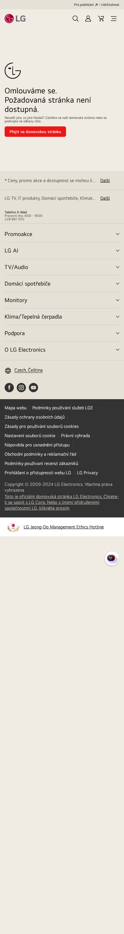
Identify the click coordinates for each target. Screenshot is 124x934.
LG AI (11, 250)
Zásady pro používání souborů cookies (42, 426)
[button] (75, 18)
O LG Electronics (25, 349)
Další (105, 180)
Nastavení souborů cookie (30, 435)
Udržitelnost (110, 5)
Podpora (15, 333)
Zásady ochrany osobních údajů (35, 417)
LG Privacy (87, 472)
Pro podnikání (84, 5)
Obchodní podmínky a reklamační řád (40, 454)
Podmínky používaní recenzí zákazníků (41, 463)
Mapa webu (16, 407)
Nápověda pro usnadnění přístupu (37, 445)
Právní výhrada (75, 435)
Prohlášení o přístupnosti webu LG (38, 472)
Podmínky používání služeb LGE (62, 407)
